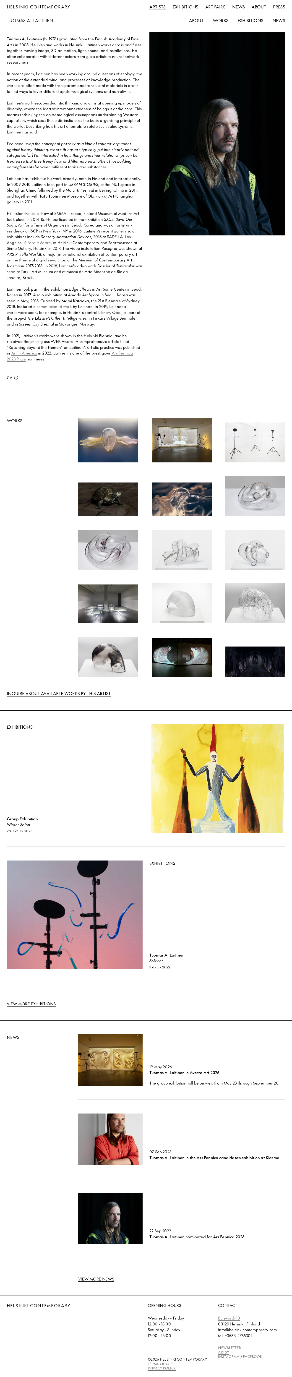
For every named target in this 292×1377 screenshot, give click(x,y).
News (238, 7)
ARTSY (223, 1352)
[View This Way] (255, 662)
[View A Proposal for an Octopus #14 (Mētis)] (108, 440)
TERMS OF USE (160, 1363)
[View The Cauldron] (255, 442)
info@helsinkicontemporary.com (247, 1329)
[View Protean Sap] (108, 499)
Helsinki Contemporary (38, 7)
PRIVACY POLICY (162, 1368)
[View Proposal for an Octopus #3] (182, 550)
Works (221, 20)
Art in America (24, 353)
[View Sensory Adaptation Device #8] (182, 603)
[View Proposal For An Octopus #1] (255, 550)
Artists (157, 7)
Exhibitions (185, 7)
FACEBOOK (252, 1356)
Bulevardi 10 (229, 1318)
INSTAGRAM (229, 1356)
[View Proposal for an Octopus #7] (108, 550)
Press (279, 7)
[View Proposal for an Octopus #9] (255, 496)
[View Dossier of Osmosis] (108, 603)
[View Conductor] (182, 657)
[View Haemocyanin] (182, 499)
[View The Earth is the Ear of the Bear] (182, 440)
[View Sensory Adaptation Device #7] (255, 603)
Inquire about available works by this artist (59, 693)
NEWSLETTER (229, 1347)
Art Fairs (215, 7)
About (259, 7)
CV (9, 377)
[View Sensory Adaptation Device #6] (108, 657)
